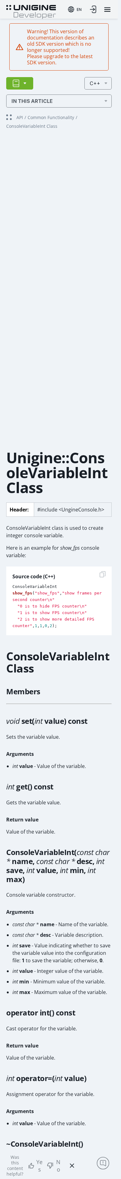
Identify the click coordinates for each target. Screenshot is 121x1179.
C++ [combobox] (95, 83)
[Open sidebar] (19, 83)
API (19, 117)
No (58, 1165)
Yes (39, 1165)
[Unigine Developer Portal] (31, 11)
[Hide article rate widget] (72, 1166)
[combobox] (74, 9)
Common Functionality (51, 117)
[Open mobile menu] (107, 9)
